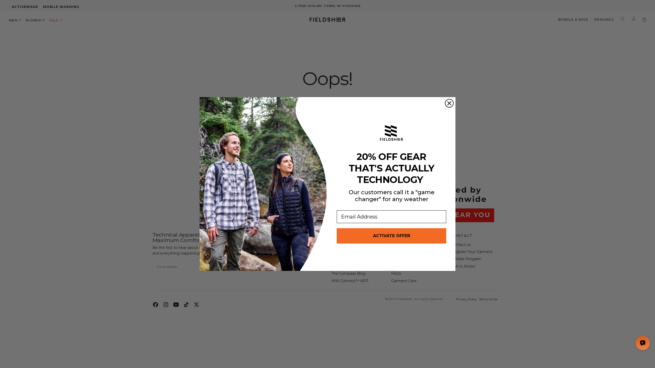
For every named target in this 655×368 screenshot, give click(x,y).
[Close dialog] (449, 103)
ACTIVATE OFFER (391, 235)
